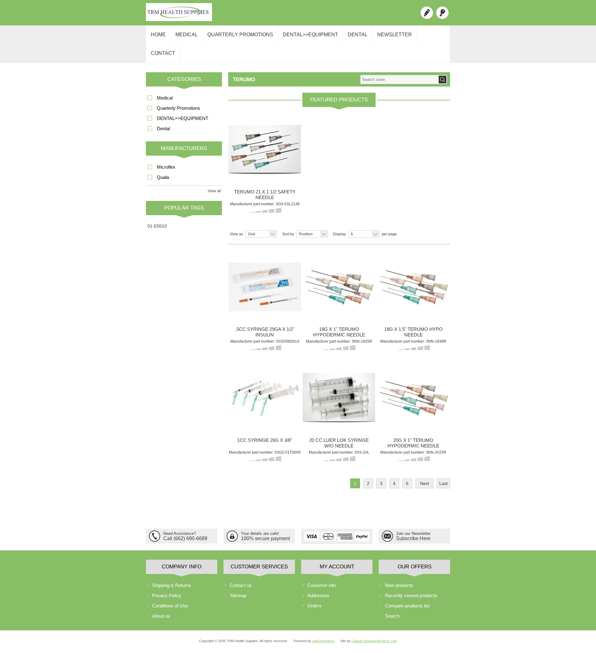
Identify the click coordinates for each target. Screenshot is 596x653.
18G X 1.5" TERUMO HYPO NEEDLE (413, 331)
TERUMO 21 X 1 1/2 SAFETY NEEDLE (265, 194)
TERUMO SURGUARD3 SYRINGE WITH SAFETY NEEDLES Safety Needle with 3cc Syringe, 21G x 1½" (265, 137)
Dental (358, 34)
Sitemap (238, 595)
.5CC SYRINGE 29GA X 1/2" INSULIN (264, 331)
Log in (442, 13)
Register (427, 13)
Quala (163, 177)
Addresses (318, 595)
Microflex (166, 167)
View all (214, 191)
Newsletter (394, 34)
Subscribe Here (413, 538)
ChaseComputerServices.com (374, 641)
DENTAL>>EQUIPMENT (310, 34)
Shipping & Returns (171, 585)
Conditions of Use (170, 605)
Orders (314, 605)
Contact (163, 53)
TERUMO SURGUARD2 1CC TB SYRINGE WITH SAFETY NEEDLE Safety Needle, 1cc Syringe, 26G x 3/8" (265, 385)
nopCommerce (323, 641)
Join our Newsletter (413, 533)
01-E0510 (157, 226)
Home (158, 34)
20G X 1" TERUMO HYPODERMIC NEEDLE (413, 443)
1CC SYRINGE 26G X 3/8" (264, 440)
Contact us (241, 585)
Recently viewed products (411, 595)
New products (399, 585)
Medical (186, 34)
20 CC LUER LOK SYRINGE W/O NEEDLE (339, 443)
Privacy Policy (166, 595)
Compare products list (407, 605)
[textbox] (399, 79)
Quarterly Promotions (240, 34)
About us (161, 616)
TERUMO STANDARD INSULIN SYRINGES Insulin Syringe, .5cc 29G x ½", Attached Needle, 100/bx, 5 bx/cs (265, 274)
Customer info (321, 585)
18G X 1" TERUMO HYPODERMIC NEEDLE (339, 331)
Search (392, 616)
